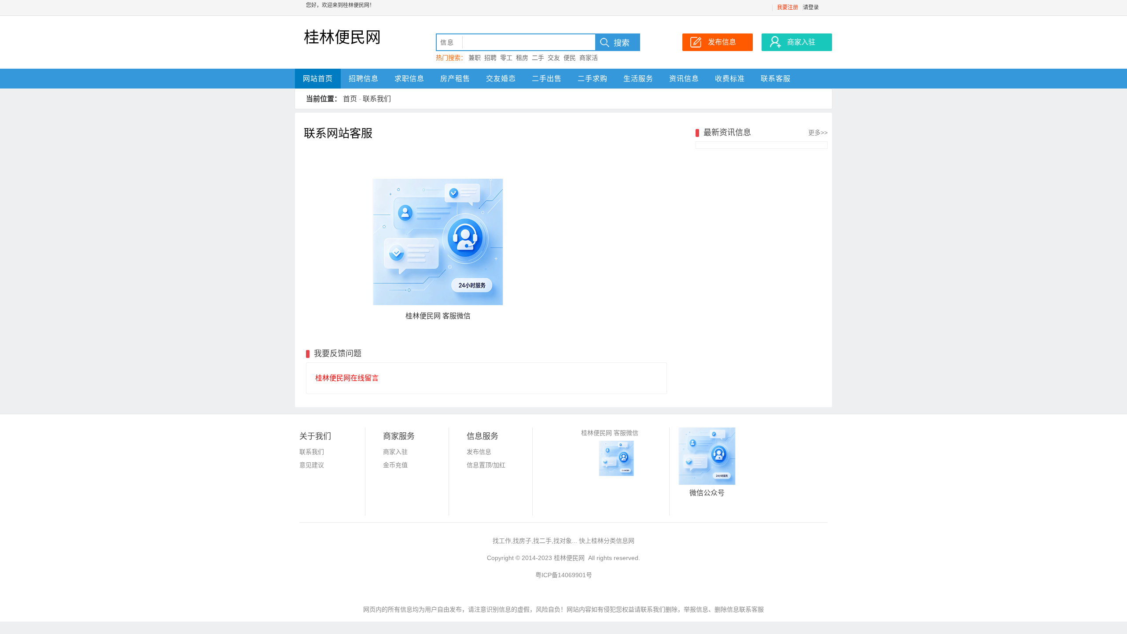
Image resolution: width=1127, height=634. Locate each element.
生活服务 (638, 78)
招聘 (490, 57)
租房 (522, 57)
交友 (554, 57)
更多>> (818, 132)
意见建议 (311, 464)
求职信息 (409, 78)
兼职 (474, 57)
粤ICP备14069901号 (563, 575)
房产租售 (455, 78)
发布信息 (479, 451)
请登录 (811, 7)
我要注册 (787, 7)
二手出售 (547, 78)
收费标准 (730, 78)
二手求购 (593, 78)
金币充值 (395, 464)
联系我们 (377, 99)
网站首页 (318, 78)
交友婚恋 (501, 78)
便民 (570, 57)
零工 (506, 57)
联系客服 (776, 78)
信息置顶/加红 (486, 464)
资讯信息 (684, 78)
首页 (350, 99)
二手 (538, 57)
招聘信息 (364, 78)
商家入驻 (395, 451)
